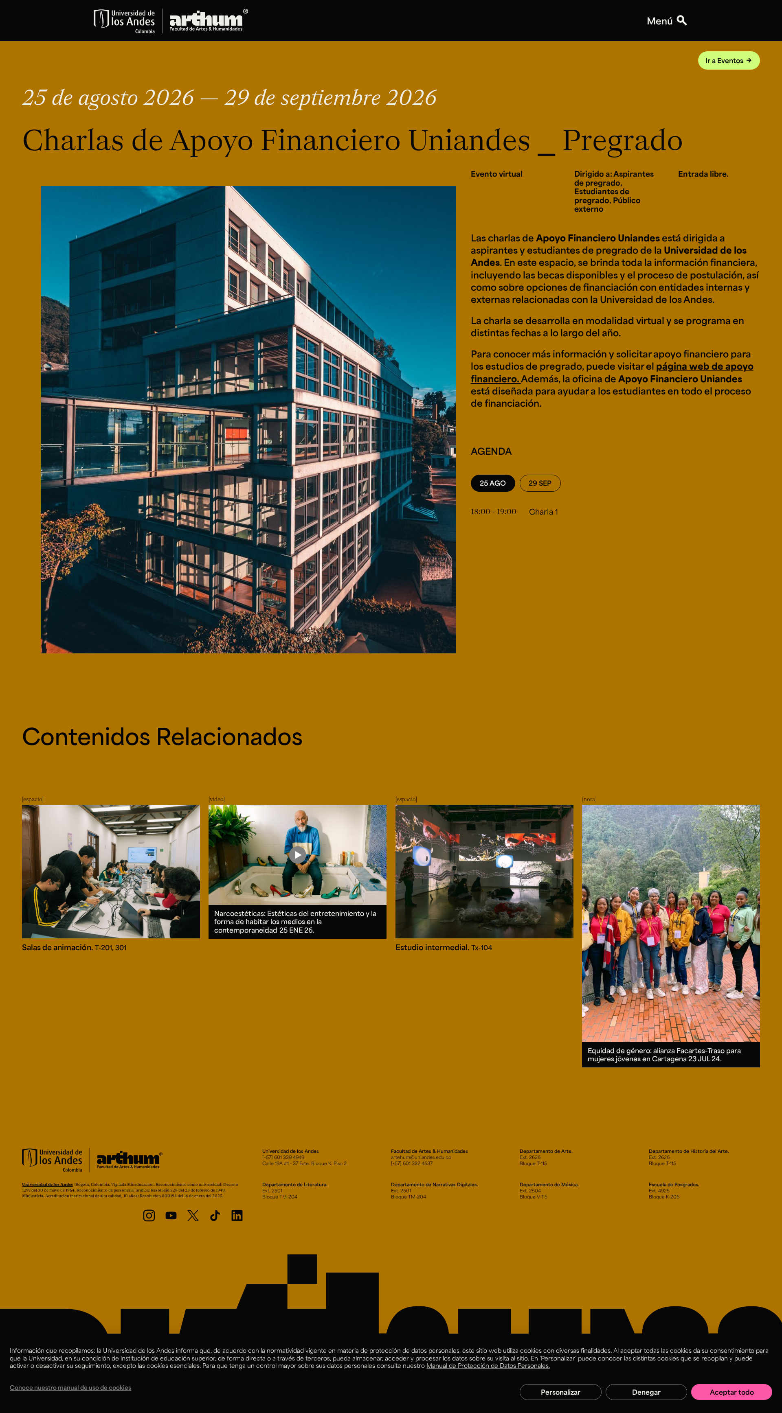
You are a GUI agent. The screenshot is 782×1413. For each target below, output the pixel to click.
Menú (660, 20)
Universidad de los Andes (47, 1184)
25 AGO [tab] (493, 482)
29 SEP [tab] (540, 482)
